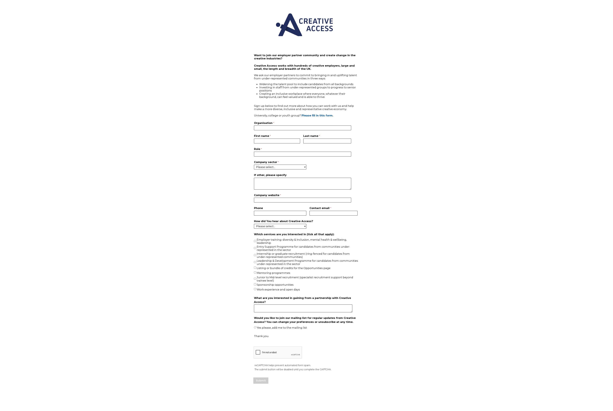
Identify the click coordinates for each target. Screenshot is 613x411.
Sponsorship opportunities (275, 284)
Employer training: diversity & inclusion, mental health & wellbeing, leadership (302, 241)
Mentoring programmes (273, 272)
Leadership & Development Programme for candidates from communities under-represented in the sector (307, 262)
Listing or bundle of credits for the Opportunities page (293, 268)
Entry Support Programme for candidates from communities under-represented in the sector (303, 248)
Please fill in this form (317, 115)
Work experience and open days (278, 289)
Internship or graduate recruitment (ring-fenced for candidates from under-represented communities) (303, 255)
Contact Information (306, 397)
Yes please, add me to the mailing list (282, 327)
